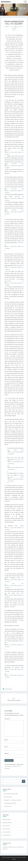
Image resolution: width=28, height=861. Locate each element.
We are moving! (7, 797)
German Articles (7, 832)
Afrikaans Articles (7, 822)
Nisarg (14, 859)
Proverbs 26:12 (18, 210)
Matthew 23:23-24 (19, 265)
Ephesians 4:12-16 (15, 477)
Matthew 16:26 (18, 163)
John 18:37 (20, 593)
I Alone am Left (7, 806)
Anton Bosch (6, 2)
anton (18, 26)
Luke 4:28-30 (19, 525)
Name (6, 739)
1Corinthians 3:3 (14, 281)
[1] (5, 652)
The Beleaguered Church (10, 803)
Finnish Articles (6, 829)
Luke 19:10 (19, 450)
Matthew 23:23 (14, 150)
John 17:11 (20, 459)
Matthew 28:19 (19, 667)
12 (8, 465)
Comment (7, 718)
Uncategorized (8, 689)
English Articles (7, 819)
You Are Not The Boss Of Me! (11, 793)
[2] (5, 665)
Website (7, 753)
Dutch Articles (6, 825)
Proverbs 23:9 (17, 188)
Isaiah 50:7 (20, 577)
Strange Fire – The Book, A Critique (12, 800)
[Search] (23, 781)
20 (5, 673)
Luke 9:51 (18, 583)
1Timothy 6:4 (19, 196)
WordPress (19, 857)
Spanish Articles (7, 835)
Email (6, 746)
